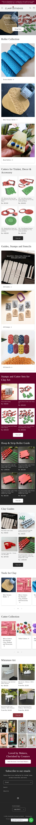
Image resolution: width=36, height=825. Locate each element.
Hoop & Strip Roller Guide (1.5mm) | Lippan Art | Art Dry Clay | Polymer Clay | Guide (9, 492)
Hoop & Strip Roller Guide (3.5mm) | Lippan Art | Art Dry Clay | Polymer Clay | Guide (26, 466)
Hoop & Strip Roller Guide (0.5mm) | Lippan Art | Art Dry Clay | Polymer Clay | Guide (26, 492)
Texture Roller (7, 79)
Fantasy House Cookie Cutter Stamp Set (26, 402)
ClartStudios (11, 816)
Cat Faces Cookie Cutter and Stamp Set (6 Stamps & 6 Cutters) (26, 427)
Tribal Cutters (23, 638)
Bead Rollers (7, 160)
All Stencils (6, 367)
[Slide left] (14, 608)
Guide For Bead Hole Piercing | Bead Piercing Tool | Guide (25, 531)
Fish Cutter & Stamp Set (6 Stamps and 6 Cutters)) (9, 427)
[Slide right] (22, 608)
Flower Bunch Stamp (6, 401)
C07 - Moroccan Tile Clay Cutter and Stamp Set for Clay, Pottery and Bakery (9, 199)
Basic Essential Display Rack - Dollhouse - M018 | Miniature (25, 707)
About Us (6, 791)
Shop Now (18, 29)
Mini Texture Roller (9, 120)
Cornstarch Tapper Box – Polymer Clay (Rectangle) (8, 554)
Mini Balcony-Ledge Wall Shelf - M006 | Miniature (8, 682)
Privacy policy (9, 818)
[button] (2, 8)
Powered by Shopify (19, 816)
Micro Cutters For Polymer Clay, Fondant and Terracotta (23, 597)
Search (5, 787)
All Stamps (6, 327)
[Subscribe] (31, 782)
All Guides (6, 287)
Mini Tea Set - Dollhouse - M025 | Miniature (26, 682)
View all (18, 238)
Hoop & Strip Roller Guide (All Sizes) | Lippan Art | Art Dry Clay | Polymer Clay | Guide (9, 466)
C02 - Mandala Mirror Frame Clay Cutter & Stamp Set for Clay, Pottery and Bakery (9, 230)
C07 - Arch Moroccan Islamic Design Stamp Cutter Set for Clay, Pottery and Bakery (26, 199)
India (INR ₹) (17, 809)
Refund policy (28, 816)
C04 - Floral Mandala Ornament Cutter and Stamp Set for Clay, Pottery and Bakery (25, 230)
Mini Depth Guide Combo (7, 530)
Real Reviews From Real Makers (18, 761)
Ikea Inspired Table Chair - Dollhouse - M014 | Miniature (8, 707)
